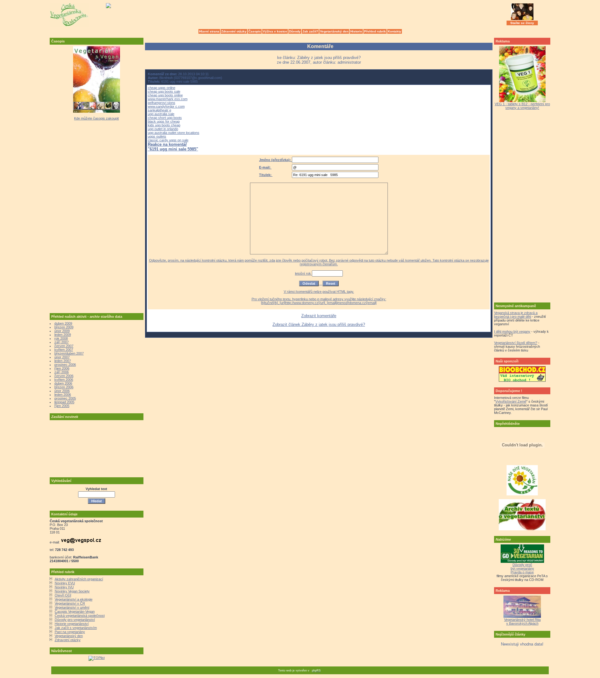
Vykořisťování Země (510, 401)
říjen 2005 (61, 406)
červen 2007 (63, 346)
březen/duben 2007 (69, 353)
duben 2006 (63, 383)
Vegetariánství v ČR (70, 603)
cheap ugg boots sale (164, 91)
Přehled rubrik (375, 31)
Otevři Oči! (63, 595)
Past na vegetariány (70, 632)
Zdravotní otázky (234, 31)
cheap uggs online (161, 88)
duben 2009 (63, 323)
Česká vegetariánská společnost (80, 615)
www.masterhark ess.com (168, 99)
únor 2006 (62, 391)
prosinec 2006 (65, 364)
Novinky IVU (64, 587)
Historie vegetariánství (72, 624)
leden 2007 (62, 361)
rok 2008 (61, 338)
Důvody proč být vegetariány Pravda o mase (522, 568)
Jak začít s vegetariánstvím (76, 628)
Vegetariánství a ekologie (73, 599)
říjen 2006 (61, 368)
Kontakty (394, 31)
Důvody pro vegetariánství (75, 620)
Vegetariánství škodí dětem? (515, 343)
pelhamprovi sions (161, 103)
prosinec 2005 (65, 398)
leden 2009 (62, 335)
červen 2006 (63, 376)
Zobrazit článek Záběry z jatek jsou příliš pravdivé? (318, 324)
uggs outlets (157, 136)
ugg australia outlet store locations (173, 133)
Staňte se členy (522, 23)
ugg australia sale (161, 114)
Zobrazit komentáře (318, 315)
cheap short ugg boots (165, 118)
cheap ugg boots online (165, 95)
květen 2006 (63, 379)
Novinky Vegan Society (72, 591)
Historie (356, 31)
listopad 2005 (64, 402)
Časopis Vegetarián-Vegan (75, 611)
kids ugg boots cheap (164, 125)
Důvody (295, 31)
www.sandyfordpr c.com (166, 106)
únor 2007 (62, 357)
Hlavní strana (209, 31)
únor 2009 (62, 331)
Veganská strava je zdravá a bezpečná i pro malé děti (516, 314)
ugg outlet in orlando (163, 129)
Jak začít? (310, 31)
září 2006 (61, 372)
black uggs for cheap (164, 121)
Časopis (254, 31)
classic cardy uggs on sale (168, 140)
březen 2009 (63, 327)
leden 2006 (62, 394)
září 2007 (61, 342)
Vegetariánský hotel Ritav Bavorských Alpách (522, 621)
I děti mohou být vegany (512, 331)
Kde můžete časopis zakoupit (96, 118)
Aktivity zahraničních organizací (79, 579)
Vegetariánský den (334, 31)
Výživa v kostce (275, 31)
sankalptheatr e (159, 110)
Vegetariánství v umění (72, 607)
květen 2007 (63, 349)
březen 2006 (63, 387)
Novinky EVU (65, 583)
